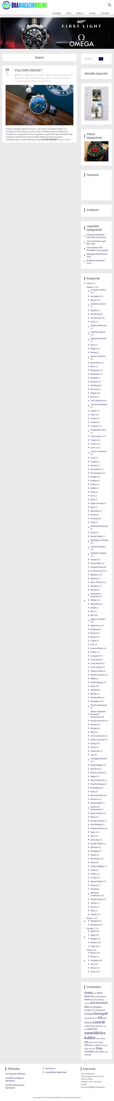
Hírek (68, 13)
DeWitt (93, 488)
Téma (89, 950)
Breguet (94, 382)
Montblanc (95, 701)
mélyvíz (98, 1038)
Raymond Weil (97, 795)
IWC (92, 615)
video (97, 1052)
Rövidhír (94, 925)
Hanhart (94, 578)
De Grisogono (97, 473)
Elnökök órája (38, 78)
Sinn (93, 836)
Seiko (93, 832)
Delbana (94, 481)
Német (93, 942)
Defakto (94, 477)
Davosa (94, 465)
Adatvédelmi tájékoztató (56, 1072)
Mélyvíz (80, 13)
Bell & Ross (95, 363)
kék (100, 1017)
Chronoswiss (96, 436)
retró (102, 1045)
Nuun (93, 732)
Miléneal (94, 690)
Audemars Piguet (98, 332)
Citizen (94, 440)
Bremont (94, 389)
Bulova (93, 397)
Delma (93, 484)
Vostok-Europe (97, 899)
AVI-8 (93, 345)
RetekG (20, 75)
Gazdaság (95, 960)
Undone (94, 885)
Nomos (94, 724)
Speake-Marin (97, 843)
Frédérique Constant (99, 540)
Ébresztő (18, 78)
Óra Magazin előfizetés (15, 1074)
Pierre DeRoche (97, 780)
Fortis (93, 532)
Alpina (93, 300)
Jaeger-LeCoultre (98, 619)
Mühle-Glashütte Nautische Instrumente (98, 714)
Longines (95, 656)
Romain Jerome (97, 821)
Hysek (93, 608)
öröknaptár (87, 1055)
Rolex (93, 817)
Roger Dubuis (96, 813)
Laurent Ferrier (97, 648)
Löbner (94, 652)
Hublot (93, 600)
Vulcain (41, 75)
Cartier (93, 411)
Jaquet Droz (95, 625)
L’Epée (93, 641)
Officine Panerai (97, 740)
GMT (91, 1007)
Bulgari (94, 393)
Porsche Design (97, 784)
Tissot (93, 862)
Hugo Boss (95, 604)
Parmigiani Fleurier (99, 758)
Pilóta (93, 968)
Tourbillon (89, 1051)
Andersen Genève (98, 304)
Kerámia (88, 1014)
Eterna (93, 515)
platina (98, 1045)
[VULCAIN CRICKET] (39, 105)
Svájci (30, 75)
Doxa (93, 492)
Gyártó (89, 287)
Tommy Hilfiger (97, 866)
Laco (93, 644)
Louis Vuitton (96, 667)
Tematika (105, 13)
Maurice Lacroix (97, 675)
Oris (92, 755)
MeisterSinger (97, 682)
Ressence (95, 799)
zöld (101, 1051)
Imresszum (50, 1068)
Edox (93, 499)
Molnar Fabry (96, 697)
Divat (89, 283)
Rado (93, 791)
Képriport (95, 921)
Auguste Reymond (99, 338)
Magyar (94, 939)
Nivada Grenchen (98, 721)
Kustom (94, 637)
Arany (88, 992)
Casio (93, 415)
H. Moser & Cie (97, 571)
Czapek (94, 462)
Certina (94, 418)
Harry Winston (97, 582)
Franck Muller (97, 536)
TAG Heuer (95, 859)
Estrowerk (95, 511)
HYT (92, 611)
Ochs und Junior (98, 736)
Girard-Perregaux (98, 546)
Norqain (94, 728)
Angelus (94, 310)
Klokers (94, 633)
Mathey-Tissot (97, 671)
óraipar (106, 1052)
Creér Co (94, 448)
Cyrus (93, 458)
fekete (87, 999)
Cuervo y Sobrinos (98, 451)
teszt (93, 1049)
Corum (94, 444)
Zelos (93, 911)
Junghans (95, 629)
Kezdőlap (57, 13)
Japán (93, 935)
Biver (93, 366)
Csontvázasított (100, 997)
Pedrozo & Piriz (97, 773)
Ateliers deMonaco (99, 325)
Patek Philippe (97, 765)
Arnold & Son (96, 318)
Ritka (34, 81)
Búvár (93, 953)
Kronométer (88, 1018)
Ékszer (93, 956)
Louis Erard (95, 660)
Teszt (35, 75)
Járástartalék (100, 1010)
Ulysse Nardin (97, 881)
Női (86, 1042)
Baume (94, 352)
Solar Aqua (95, 840)
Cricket (70, 75)
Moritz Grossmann (99, 705)
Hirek (89, 918)
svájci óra (40, 81)
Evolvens (94, 518)
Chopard (94, 426)
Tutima (94, 874)
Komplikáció (65, 78)
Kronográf (101, 1013)
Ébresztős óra (27, 78)
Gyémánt (97, 1007)
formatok (94, 1000)
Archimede (95, 314)
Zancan (94, 907)
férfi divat (49, 78)
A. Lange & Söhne (98, 290)
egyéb (93, 931)
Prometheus (96, 788)
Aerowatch (95, 296)
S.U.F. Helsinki (96, 824)
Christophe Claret (98, 430)
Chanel (94, 422)
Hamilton (95, 575)
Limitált (99, 1022)
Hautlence (95, 586)
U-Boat (94, 878)
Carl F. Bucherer (97, 400)
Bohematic (95, 374)
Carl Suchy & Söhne (99, 404)
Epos (93, 507)
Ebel (92, 496)
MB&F (93, 678)
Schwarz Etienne (98, 828)
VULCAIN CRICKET (28, 70)
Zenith (93, 914)
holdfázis (88, 1010)
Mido (93, 686)
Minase (94, 694)
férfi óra (56, 78)
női (92, 964)
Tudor (93, 870)
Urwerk (94, 889)
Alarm (52, 75)
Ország (92, 13)
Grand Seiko (96, 563)
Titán (99, 1048)
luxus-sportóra (96, 1026)
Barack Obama (61, 75)
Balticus (94, 349)
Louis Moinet (96, 663)
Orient (93, 747)
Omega (94, 743)
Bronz (95, 993)
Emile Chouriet (97, 503)
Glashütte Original (98, 553)
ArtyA (93, 322)
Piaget (93, 776)
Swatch (94, 855)
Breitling (94, 385)
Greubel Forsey (97, 567)
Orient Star (95, 751)
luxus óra (27, 81)
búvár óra (89, 996)
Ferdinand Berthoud (99, 526)
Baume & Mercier (98, 356)
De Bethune (96, 469)
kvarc (95, 1018)
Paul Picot (95, 769)
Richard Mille (96, 803)
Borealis (94, 378)
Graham (94, 559)
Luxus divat (19, 81)
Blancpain (95, 370)
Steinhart (95, 847)
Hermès (94, 590)
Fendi (93, 522)
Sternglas (95, 851)
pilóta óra (92, 1045)
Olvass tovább (65, 139)
